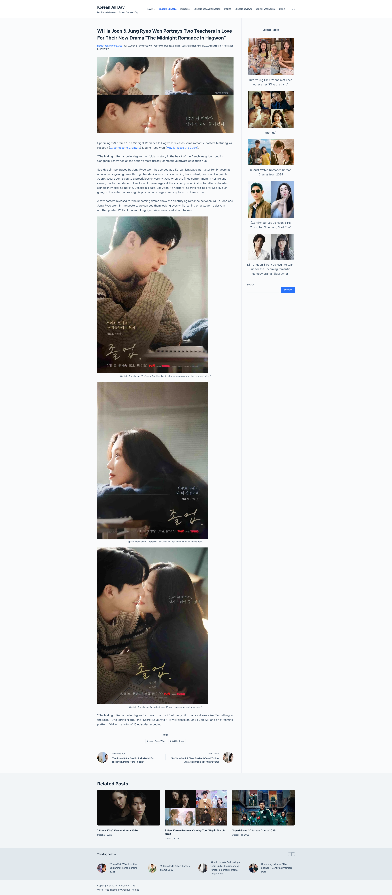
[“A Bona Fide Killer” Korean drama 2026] (152, 868)
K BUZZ (227, 9)
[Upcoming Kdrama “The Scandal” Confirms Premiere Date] (253, 868)
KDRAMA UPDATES (168, 9)
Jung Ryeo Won (156, 741)
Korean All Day (111, 7)
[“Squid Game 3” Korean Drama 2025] (263, 807)
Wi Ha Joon (177, 741)
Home (150, 9)
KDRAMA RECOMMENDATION (207, 9)
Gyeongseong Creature (125, 147)
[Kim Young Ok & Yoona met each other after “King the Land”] (271, 56)
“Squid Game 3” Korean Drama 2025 (253, 830)
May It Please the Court (182, 147)
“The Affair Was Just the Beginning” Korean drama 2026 (123, 868)
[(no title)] (271, 109)
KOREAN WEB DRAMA (265, 9)
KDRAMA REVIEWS (243, 9)
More (282, 9)
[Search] (293, 9)
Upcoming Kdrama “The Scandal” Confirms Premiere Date (276, 868)
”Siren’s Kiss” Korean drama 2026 (117, 830)
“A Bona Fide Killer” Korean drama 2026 (175, 868)
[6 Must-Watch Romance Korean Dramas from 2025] (271, 152)
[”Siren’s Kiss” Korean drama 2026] (128, 807)
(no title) (270, 132)
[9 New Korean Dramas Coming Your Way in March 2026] (196, 807)
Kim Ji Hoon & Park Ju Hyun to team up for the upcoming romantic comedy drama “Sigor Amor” (270, 269)
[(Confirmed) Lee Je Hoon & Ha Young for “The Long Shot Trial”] (271, 199)
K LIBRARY (185, 9)
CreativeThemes (130, 889)
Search (250, 284)
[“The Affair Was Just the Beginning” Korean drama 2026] (101, 868)
